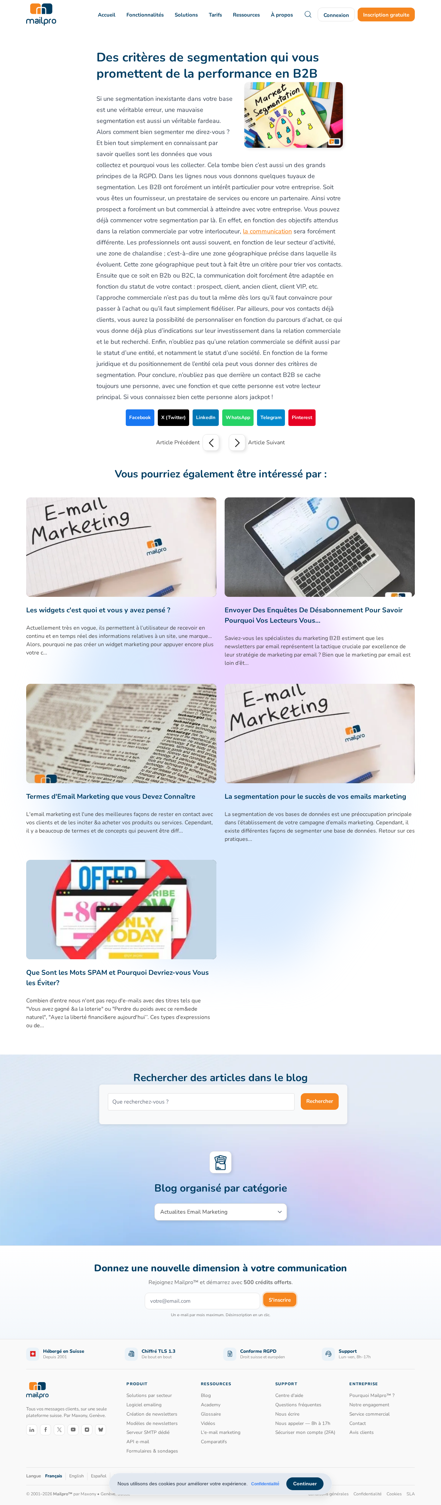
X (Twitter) (173, 417)
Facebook (140, 417)
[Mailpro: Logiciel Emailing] (41, 14)
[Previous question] (211, 442)
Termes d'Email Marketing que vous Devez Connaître (110, 796)
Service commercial (369, 1414)
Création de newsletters (151, 1414)
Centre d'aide (289, 1395)
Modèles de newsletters (152, 1423)
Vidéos (208, 1423)
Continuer (305, 1483)
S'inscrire (280, 1300)
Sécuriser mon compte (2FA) (305, 1432)
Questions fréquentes (298, 1404)
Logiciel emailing (144, 1404)
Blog (206, 1395)
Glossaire (211, 1414)
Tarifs (215, 14)
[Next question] (237, 442)
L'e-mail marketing (220, 1432)
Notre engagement (369, 1404)
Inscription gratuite (386, 14)
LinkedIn (205, 417)
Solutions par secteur (149, 1395)
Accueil (106, 14)
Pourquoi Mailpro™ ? (371, 1395)
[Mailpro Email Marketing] (37, 1390)
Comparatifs (214, 1441)
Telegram (270, 417)
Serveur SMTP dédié (148, 1432)
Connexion (336, 15)
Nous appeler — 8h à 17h (302, 1423)
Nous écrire (287, 1414)
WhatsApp (238, 417)
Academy (210, 1404)
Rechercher (319, 1101)
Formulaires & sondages (152, 1451)
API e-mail (137, 1441)
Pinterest (302, 417)
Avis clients (361, 1432)
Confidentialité (265, 1484)
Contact (357, 1423)
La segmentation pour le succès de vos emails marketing (315, 796)
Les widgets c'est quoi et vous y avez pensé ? (98, 610)
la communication (267, 231)
